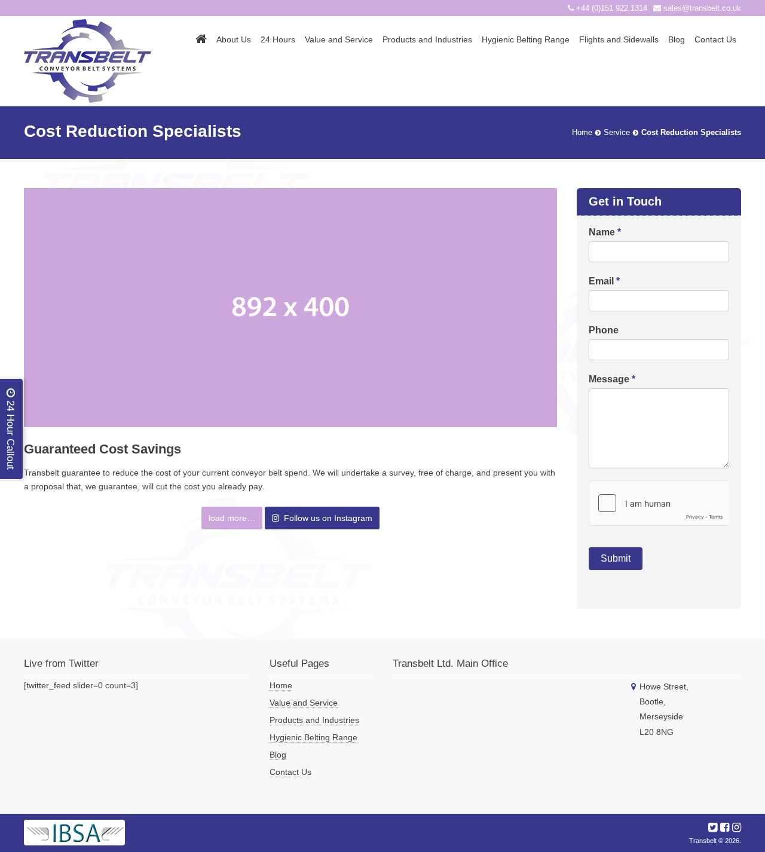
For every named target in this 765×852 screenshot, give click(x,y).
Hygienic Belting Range (526, 39)
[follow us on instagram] (736, 827)
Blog (676, 39)
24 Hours (278, 39)
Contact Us (715, 39)
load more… (232, 518)
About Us (233, 39)
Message (612, 379)
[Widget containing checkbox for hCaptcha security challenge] (659, 503)
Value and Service (339, 39)
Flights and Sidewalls (619, 39)
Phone (604, 330)
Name (605, 232)
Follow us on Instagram (325, 518)
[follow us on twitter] (712, 827)
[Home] (201, 39)
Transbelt (703, 840)
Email (604, 281)
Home (281, 685)
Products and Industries (427, 39)
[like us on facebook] (724, 827)
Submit (616, 558)
